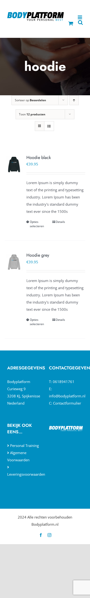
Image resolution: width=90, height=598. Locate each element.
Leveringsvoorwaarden (26, 474)
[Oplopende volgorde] (74, 100)
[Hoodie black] (14, 164)
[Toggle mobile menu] (80, 17)
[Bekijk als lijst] (49, 126)
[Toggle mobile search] (80, 22)
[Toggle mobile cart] (70, 23)
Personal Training (24, 445)
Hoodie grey (37, 255)
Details (60, 222)
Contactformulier (67, 403)
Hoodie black (38, 157)
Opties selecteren (37, 224)
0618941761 (63, 381)
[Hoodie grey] (14, 262)
